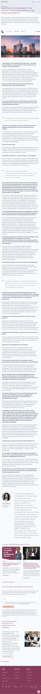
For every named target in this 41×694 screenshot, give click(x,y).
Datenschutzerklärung (24, 603)
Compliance (16, 677)
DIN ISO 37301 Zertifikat (35, 687)
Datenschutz (27, 686)
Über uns (4, 675)
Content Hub (4, 672)
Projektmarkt (29, 675)
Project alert (29, 677)
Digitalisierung (4, 6)
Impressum (21, 686)
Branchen (16, 675)
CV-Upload (29, 680)
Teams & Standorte (6, 678)
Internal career (5, 681)
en (40, 686)
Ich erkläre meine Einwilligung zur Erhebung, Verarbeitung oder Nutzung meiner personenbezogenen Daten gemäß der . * (21, 603)
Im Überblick (17, 672)
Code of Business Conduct (31, 687)
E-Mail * (4, 598)
